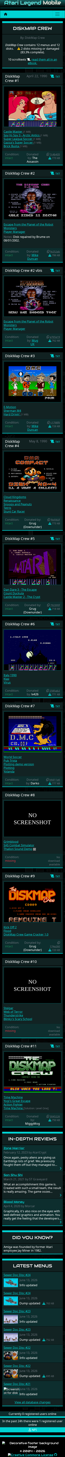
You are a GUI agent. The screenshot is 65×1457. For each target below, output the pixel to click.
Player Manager (14, 232)
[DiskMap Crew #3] (32, 381)
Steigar (8, 1008)
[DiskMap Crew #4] (32, 471)
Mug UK (34, 342)
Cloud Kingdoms (15, 497)
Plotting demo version (19, 764)
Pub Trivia (10, 761)
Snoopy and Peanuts (18, 504)
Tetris (7, 508)
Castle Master (13, 132)
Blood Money (14, 1202)
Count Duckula (14, 593)
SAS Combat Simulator (19, 845)
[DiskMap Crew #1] (32, 106)
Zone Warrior (14, 1148)
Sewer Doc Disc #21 (17, 1384)
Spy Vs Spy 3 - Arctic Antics (22, 135)
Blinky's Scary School (18, 1019)
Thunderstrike (13, 1015)
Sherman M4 (12, 411)
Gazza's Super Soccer (19, 143)
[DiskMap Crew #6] (32, 650)
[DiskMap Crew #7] (32, 732)
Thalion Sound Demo (18, 849)
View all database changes (33, 1402)
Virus (7, 682)
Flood (7, 931)
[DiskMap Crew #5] (32, 564)
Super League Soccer (18, 139)
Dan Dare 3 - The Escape (20, 590)
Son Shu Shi (13, 1175)
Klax (6, 679)
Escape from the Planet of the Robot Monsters (28, 226)
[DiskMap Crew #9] (32, 902)
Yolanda (9, 771)
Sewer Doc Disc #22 (17, 1348)
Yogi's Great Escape (17, 1101)
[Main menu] (57, 14)
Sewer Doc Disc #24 (17, 1275)
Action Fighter (13, 1105)
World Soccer (13, 757)
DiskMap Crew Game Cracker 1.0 (26, 934)
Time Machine (13, 1097)
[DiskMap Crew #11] (32, 1072)
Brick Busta (12, 146)
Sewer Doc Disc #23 (17, 1311)
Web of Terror (13, 1012)
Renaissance (12, 501)
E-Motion (10, 407)
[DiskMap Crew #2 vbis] (32, 296)
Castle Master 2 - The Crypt (22, 597)
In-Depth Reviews (32, 1139)
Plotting (9, 768)
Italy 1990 (10, 675)
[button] (55, 76)
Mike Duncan (32, 257)
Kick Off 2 (10, 927)
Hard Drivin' (12, 414)
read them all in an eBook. (42, 61)
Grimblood (11, 842)
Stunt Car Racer (14, 511)
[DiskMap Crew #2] (32, 199)
